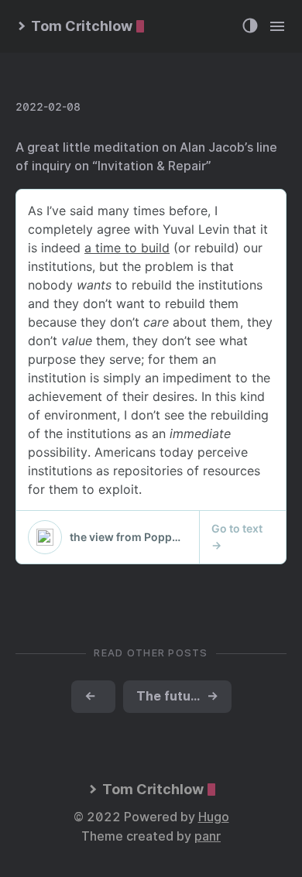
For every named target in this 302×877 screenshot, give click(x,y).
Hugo (213, 817)
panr (207, 836)
